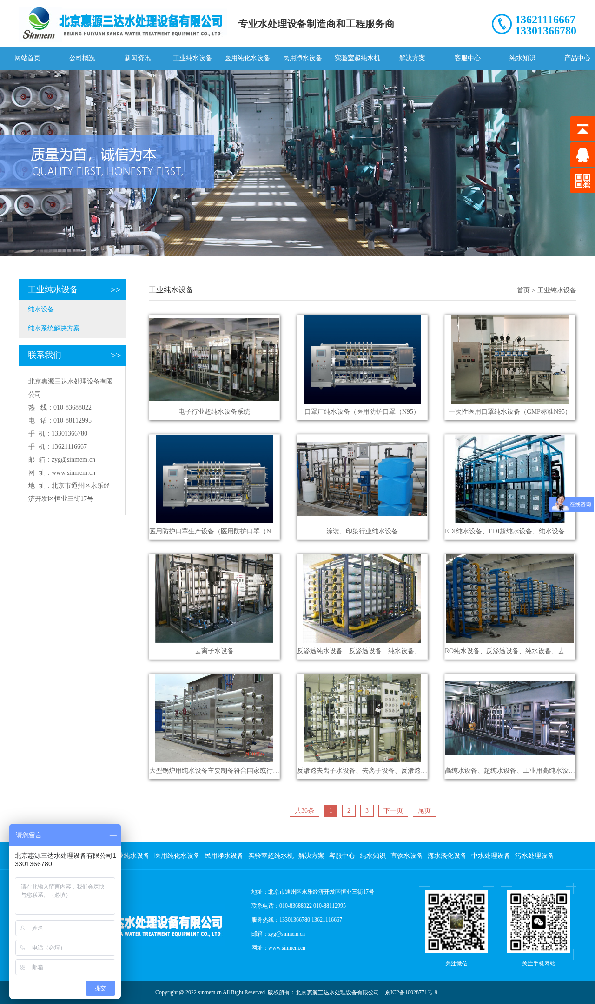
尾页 (424, 810)
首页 (523, 290)
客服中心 (468, 57)
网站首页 (27, 57)
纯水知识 (522, 57)
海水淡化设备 (447, 855)
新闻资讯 (138, 57)
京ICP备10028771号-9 (411, 992)
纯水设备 (41, 309)
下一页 (393, 810)
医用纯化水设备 (247, 57)
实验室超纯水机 (357, 57)
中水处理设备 (490, 855)
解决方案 (412, 57)
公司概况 (82, 57)
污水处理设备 (534, 855)
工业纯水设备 (192, 57)
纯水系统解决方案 (54, 328)
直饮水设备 (406, 855)
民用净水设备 (302, 57)
